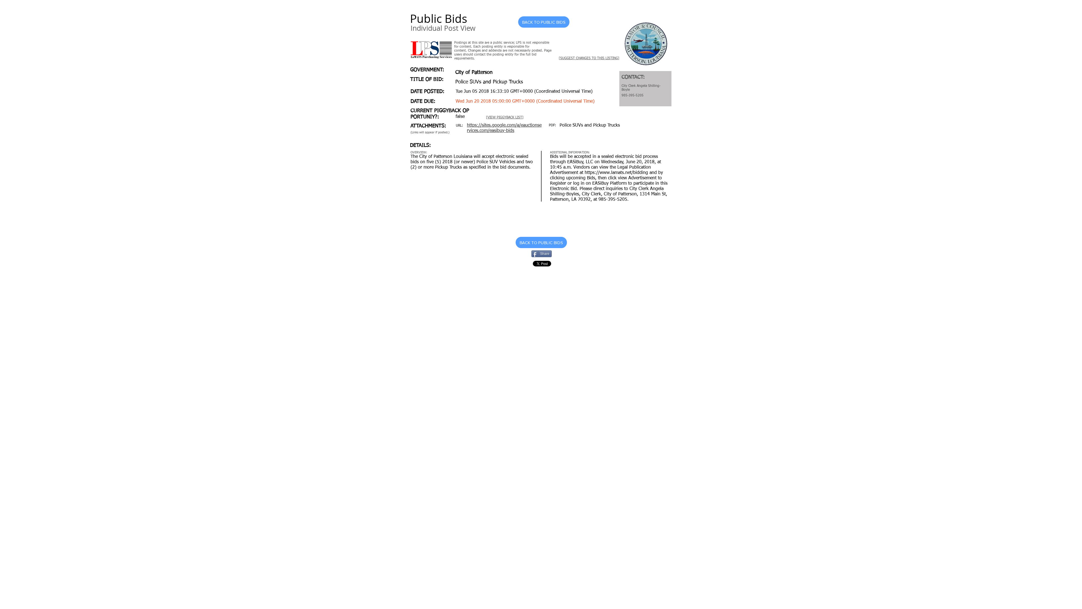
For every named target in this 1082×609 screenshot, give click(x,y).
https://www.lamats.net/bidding (616, 173)
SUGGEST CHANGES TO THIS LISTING (589, 58)
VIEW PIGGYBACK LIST (504, 117)
